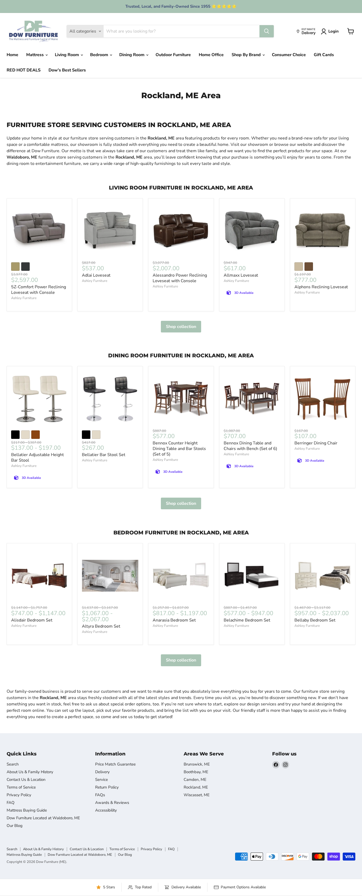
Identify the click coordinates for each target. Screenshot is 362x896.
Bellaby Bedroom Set (314, 620)
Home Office (211, 55)
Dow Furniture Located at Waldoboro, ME (43, 818)
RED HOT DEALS (24, 70)
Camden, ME (195, 779)
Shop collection (181, 327)
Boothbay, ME (196, 772)
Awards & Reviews (112, 802)
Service (101, 779)
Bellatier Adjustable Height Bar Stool (37, 457)
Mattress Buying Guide (27, 810)
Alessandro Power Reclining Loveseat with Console (180, 278)
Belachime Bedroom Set (247, 620)
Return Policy (107, 787)
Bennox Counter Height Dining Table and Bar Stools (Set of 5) (179, 448)
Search (13, 764)
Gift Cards (324, 55)
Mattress (35, 55)
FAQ (11, 802)
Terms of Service (21, 787)
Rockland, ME (196, 787)
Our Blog (15, 825)
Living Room (67, 55)
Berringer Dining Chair (315, 443)
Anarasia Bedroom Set (174, 620)
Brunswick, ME (197, 764)
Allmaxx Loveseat (241, 275)
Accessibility (106, 810)
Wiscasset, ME (197, 795)
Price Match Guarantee (115, 764)
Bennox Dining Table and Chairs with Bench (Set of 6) (250, 446)
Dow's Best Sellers (67, 70)
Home (12, 55)
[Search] (266, 31)
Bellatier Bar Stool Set (103, 455)
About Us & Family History (30, 772)
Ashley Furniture (24, 298)
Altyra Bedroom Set (101, 626)
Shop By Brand (247, 55)
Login (333, 31)
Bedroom (99, 55)
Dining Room (132, 55)
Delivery (102, 772)
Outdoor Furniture (173, 55)
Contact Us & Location (26, 779)
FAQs (100, 795)
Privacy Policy (19, 795)
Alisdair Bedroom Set (31, 620)
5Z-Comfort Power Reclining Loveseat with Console (38, 289)
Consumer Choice (289, 55)
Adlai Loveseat (96, 275)
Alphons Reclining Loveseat (321, 287)
